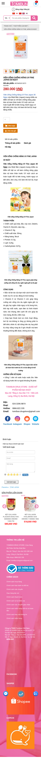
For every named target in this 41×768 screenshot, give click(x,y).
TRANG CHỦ (8, 26)
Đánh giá (27, 143)
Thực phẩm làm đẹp (20, 26)
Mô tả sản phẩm (11, 139)
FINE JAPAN (14, 487)
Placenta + (5, 487)
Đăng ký (26, 9)
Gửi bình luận (11, 482)
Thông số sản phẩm (12, 143)
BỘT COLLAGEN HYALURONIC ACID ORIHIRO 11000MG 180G (30, 516)
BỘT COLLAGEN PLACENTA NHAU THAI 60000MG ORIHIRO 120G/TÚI (11, 517)
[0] (35, 4)
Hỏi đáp (8, 147)
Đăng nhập (19, 9)
